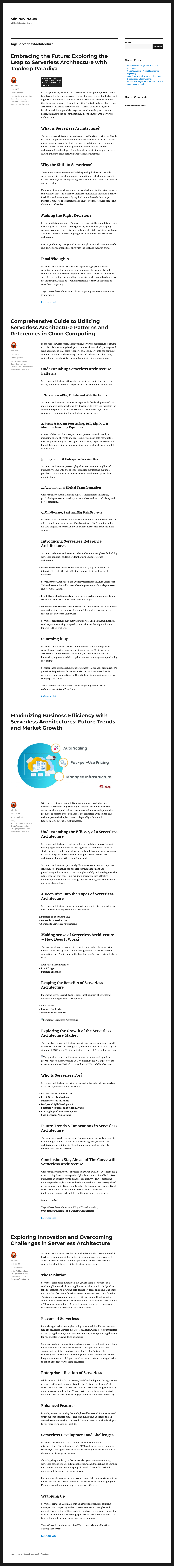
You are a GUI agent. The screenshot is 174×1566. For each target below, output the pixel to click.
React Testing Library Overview (139, 79)
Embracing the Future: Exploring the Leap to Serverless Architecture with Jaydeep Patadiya (59, 62)
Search (128, 43)
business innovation (23, 96)
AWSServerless (21, 1271)
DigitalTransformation (20, 826)
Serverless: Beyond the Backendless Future (144, 76)
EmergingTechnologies (20, 829)
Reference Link (48, 302)
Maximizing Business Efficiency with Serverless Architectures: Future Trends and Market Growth (63, 721)
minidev (14, 85)
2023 (12, 96)
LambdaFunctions (18, 1276)
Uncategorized (17, 93)
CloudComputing (18, 99)
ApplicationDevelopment (21, 823)
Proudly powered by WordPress (37, 1554)
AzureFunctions (21, 361)
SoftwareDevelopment (20, 104)
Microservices (27, 367)
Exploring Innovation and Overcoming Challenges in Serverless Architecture (61, 1240)
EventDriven (16, 367)
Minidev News (24, 19)
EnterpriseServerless (19, 1274)
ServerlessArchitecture (20, 101)
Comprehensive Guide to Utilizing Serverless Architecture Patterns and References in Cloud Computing (59, 327)
